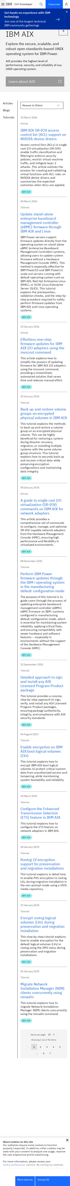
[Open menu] (3, 4)
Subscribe (54, 4)
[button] (41, 4)
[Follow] (63, 31)
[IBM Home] (9, 4)
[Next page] (50, 1053)
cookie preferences (14, 1164)
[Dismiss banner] (66, 11)
